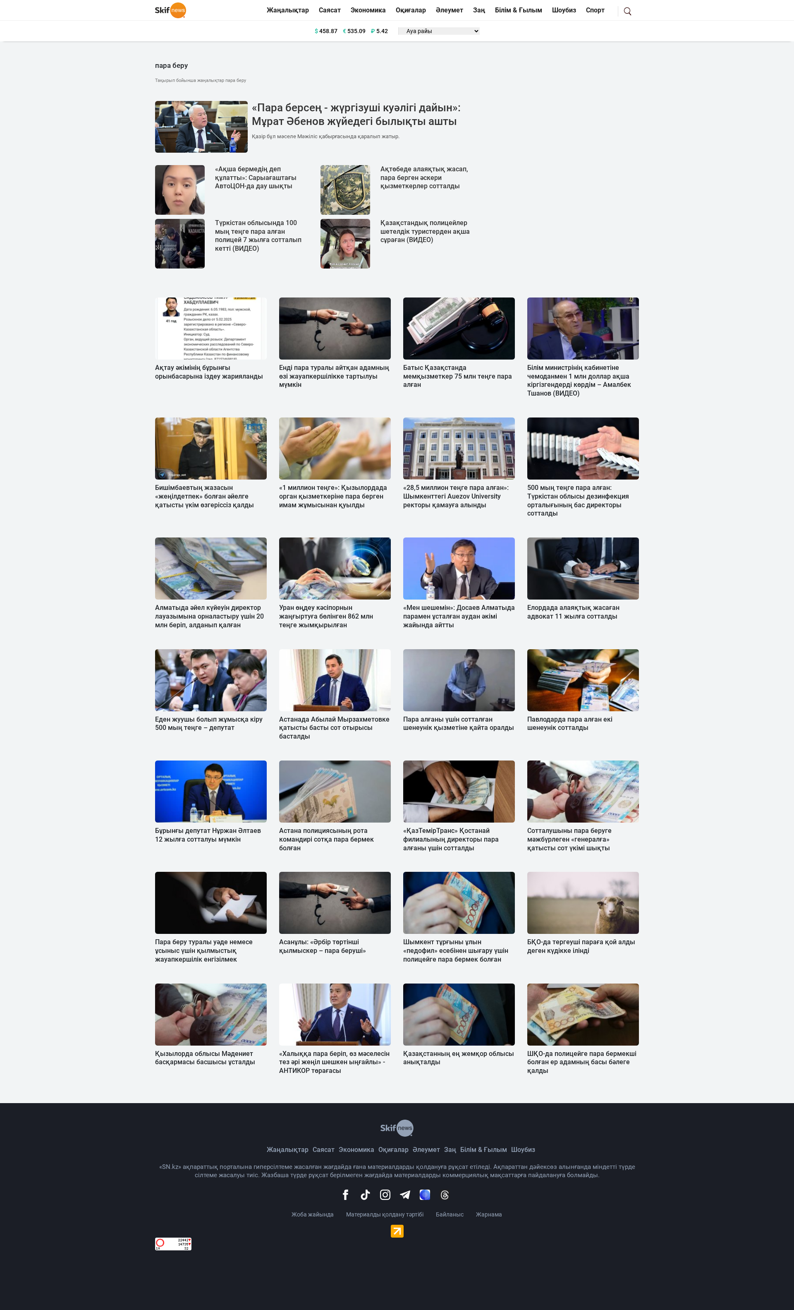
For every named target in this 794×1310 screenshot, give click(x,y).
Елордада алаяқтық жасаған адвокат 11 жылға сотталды (573, 612)
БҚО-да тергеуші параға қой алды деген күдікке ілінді (581, 946)
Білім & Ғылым (518, 10)
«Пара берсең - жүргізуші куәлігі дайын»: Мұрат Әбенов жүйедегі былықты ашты (356, 114)
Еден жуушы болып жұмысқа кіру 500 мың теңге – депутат (209, 723)
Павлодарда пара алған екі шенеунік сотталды (569, 723)
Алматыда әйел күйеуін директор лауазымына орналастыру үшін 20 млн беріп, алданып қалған (209, 616)
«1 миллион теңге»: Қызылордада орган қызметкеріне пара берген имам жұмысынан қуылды (333, 496)
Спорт (595, 10)
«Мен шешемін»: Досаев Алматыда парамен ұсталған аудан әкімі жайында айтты (459, 616)
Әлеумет (449, 10)
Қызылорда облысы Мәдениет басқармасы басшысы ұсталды (205, 1058)
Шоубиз (564, 10)
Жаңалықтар (288, 10)
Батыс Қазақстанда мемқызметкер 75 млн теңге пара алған (457, 376)
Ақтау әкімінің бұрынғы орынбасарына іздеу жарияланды (209, 372)
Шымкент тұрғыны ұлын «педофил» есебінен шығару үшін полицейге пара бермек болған (455, 950)
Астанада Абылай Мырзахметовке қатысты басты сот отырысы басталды (334, 728)
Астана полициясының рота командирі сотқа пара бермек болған (326, 839)
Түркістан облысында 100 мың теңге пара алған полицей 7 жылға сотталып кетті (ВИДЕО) (258, 235)
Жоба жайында (313, 1214)
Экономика (368, 10)
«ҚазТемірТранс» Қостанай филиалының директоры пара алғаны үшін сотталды (451, 839)
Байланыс (450, 1214)
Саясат (330, 10)
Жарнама (489, 1214)
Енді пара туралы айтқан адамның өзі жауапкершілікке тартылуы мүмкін (334, 376)
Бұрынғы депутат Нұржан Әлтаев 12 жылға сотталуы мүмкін (208, 835)
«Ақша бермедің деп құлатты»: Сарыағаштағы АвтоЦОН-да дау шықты (256, 177)
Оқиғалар (411, 10)
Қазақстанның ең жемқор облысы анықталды (458, 1058)
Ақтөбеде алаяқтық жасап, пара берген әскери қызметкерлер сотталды (424, 177)
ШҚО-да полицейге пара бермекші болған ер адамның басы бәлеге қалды (581, 1062)
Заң (479, 10)
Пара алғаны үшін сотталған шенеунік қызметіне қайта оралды (458, 723)
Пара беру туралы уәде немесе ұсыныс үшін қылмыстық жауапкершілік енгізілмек (204, 950)
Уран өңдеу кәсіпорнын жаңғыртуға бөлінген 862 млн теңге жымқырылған (326, 616)
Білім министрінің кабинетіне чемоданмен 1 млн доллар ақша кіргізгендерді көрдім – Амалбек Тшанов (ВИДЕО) (579, 380)
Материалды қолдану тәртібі (384, 1214)
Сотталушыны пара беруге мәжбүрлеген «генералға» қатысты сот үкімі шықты (569, 839)
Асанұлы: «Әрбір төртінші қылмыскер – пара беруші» (322, 946)
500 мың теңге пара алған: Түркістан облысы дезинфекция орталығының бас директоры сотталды (578, 500)
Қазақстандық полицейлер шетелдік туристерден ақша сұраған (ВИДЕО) (425, 231)
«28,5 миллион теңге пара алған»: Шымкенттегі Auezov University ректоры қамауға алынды (456, 496)
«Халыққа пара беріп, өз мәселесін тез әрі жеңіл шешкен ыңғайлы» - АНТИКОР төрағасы (334, 1062)
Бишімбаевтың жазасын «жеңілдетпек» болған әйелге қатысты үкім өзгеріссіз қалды (204, 496)
